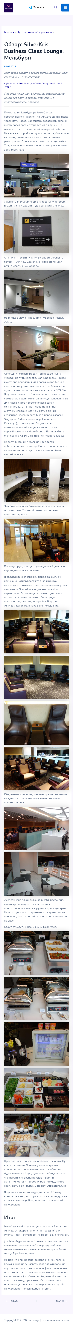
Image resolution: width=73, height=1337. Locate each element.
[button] (56, 7)
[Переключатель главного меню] (65, 7)
